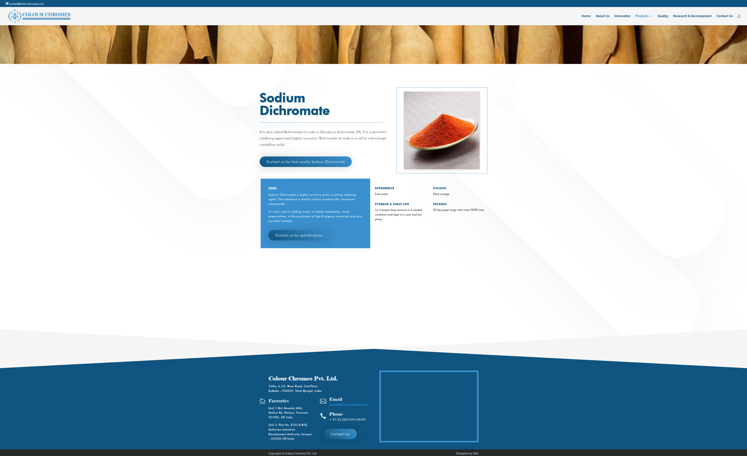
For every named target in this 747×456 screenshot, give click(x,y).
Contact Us (724, 16)
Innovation (622, 16)
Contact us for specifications (298, 235)
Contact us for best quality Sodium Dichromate (306, 161)
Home (586, 16)
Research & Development (692, 16)
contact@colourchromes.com (348, 404)
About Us (602, 16)
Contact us (340, 434)
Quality (663, 16)
